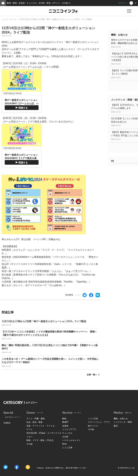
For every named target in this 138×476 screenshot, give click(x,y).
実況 (48, 3)
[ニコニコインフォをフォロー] (5, 467)
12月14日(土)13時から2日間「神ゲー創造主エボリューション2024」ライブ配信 (55, 19)
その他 (29, 444)
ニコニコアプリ (69, 429)
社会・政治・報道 (34, 422)
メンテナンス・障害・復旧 (124, 424)
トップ (5, 19)
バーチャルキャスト (71, 440)
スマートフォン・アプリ (99, 422)
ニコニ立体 (67, 448)
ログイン (122, 3)
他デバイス (93, 426)
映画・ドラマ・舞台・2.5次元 (40, 440)
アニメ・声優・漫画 (35, 419)
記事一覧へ (92, 375)
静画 (15, 3)
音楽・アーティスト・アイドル (40, 426)
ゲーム (13, 19)
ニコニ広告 (93, 419)
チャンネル (32, 3)
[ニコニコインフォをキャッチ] (28, 467)
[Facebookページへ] (16, 467)
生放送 (22, 3)
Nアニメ (56, 3)
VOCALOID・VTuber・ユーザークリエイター (43, 435)
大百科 (42, 3)
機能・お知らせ (121, 419)
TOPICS (6, 423)
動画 (9, 3)
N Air (64, 444)
